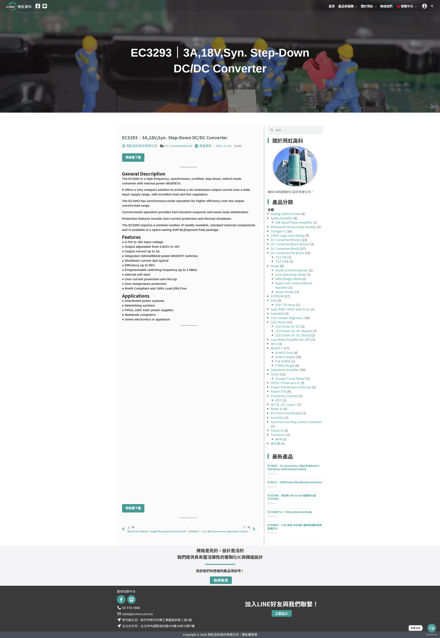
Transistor (278, 434)
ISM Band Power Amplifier (293, 222)
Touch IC (277, 430)
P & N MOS (282, 361)
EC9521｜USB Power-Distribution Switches (295, 482)
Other (275, 374)
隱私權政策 (249, 634)
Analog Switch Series (285, 213)
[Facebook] (37, 6)
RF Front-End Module (286, 413)
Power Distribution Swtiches (291, 387)
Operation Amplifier (285, 369)
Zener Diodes (284, 292)
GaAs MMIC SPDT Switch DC (290, 309)
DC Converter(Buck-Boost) (290, 244)
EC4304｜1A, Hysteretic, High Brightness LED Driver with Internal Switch (293, 467)
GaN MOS (277, 313)
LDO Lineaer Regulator (287, 317)
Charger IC (278, 231)
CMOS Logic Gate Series (287, 235)
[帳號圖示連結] (424, 6)
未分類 (275, 443)
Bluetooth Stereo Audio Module (293, 227)
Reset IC (276, 408)
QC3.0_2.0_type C (283, 404)
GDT (278, 400)
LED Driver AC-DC (287, 326)
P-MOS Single (284, 365)
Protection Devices (284, 396)
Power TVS (278, 391)
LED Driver (278, 322)
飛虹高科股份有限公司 (223, 634)
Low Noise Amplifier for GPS (290, 339)
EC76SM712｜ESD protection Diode (290, 512)
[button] (355, 6)
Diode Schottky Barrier (291, 270)
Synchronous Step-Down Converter (296, 421)
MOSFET (277, 348)
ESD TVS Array (285, 304)
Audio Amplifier (282, 218)
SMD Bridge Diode (288, 278)
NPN (278, 439)
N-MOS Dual (284, 352)
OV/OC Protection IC (285, 382)
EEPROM (277, 296)
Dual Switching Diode (290, 274)
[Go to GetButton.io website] (431, 635)
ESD (274, 300)
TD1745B (282, 261)
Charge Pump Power (290, 378)
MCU (274, 343)
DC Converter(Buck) (178, 146)
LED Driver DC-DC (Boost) (293, 331)
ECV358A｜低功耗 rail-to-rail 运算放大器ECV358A (292, 497)
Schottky (277, 417)
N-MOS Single (285, 357)
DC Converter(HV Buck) (287, 252)
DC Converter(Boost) (286, 239)
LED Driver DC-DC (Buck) (293, 335)
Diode (275, 266)
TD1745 (281, 257)
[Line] (44, 6)
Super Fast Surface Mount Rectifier (293, 285)
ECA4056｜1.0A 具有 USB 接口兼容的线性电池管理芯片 (295, 526)
